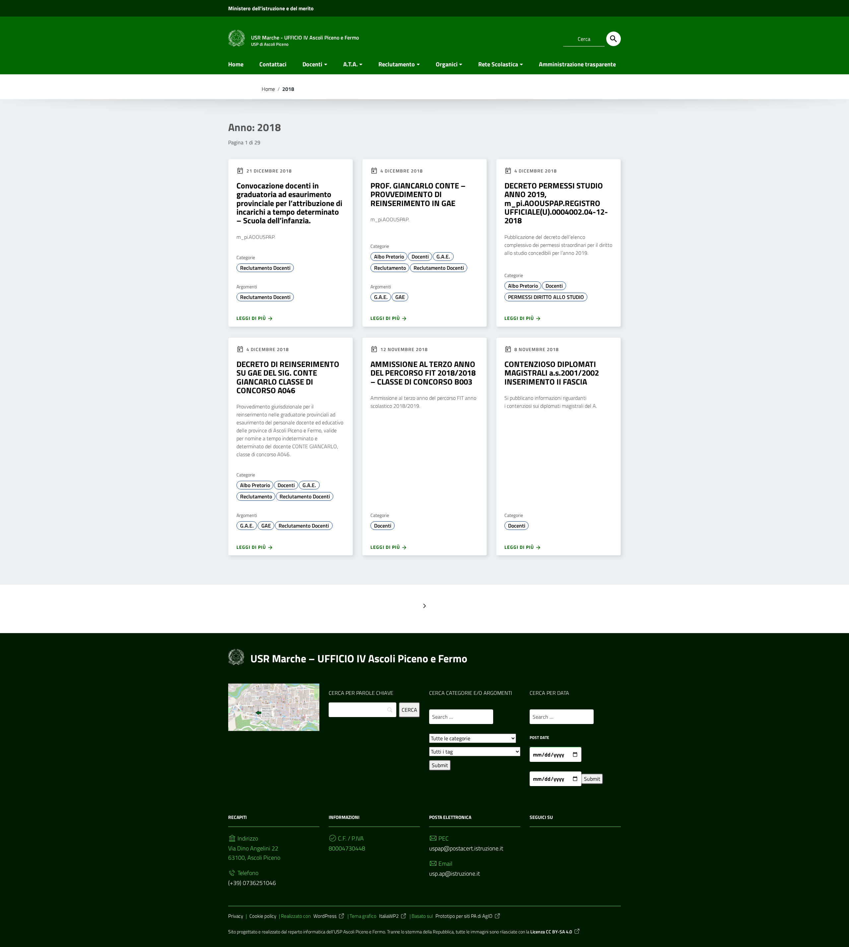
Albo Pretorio (389, 256)
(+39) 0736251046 (252, 882)
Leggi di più (251, 318)
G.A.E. (443, 256)
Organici (447, 64)
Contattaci (273, 64)
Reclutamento (396, 64)
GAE (400, 297)
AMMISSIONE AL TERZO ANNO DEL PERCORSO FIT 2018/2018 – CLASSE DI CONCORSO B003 (423, 373)
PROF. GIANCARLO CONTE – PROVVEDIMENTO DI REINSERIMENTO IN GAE (418, 194)
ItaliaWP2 (389, 916)
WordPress (325, 916)
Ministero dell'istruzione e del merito (271, 8)
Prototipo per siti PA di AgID (463, 916)
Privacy (235, 916)
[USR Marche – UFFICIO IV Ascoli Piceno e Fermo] (236, 37)
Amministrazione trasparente (577, 64)
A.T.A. (350, 64)
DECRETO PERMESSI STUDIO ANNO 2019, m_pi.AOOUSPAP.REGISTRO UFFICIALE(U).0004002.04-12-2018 (556, 203)
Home (235, 64)
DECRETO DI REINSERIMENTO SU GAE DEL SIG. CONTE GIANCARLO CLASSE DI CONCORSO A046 (287, 377)
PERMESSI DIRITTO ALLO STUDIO (546, 297)
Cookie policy (262, 916)
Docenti (312, 64)
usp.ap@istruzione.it (454, 873)
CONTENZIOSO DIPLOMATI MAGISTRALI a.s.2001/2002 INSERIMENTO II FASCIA (551, 373)
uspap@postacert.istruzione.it (466, 848)
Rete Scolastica (498, 64)
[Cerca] (613, 39)
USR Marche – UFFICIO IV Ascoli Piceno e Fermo (358, 658)
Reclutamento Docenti (265, 268)
